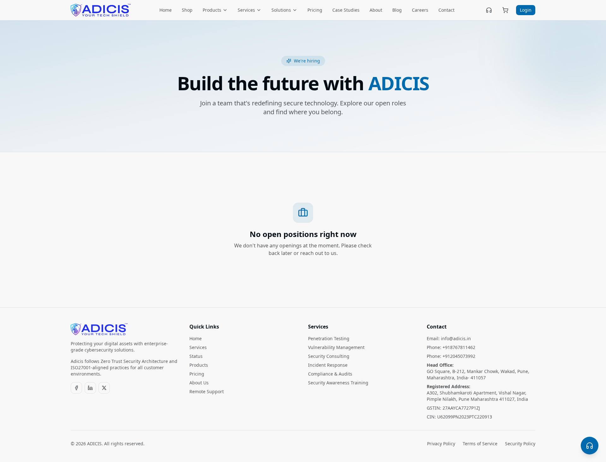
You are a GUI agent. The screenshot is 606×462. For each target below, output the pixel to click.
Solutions (281, 10)
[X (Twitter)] (104, 388)
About (376, 10)
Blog (397, 10)
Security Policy (520, 444)
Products (212, 10)
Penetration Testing (328, 338)
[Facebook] (76, 388)
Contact (446, 10)
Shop (187, 10)
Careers (420, 10)
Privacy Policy (441, 444)
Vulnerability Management (336, 347)
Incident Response (328, 365)
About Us (199, 383)
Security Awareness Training (338, 383)
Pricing (314, 10)
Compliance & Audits (330, 374)
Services (246, 10)
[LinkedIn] (90, 388)
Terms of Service (480, 444)
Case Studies (345, 10)
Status (196, 356)
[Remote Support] (489, 10)
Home (165, 10)
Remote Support (206, 391)
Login (526, 10)
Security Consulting (328, 356)
